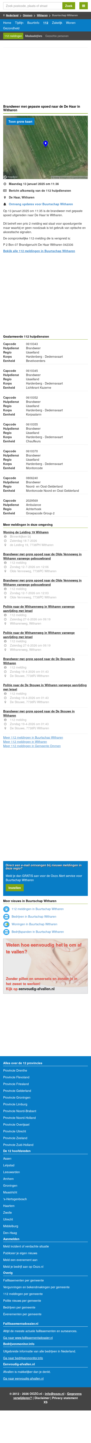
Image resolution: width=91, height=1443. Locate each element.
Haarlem (9, 1206)
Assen (7, 1158)
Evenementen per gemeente (22, 1314)
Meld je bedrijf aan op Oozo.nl (23, 1266)
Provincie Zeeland (15, 1138)
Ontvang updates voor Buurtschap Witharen (41, 204)
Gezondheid (11, 28)
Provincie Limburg (15, 1104)
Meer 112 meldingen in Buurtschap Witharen (33, 737)
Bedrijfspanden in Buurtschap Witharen (37, 931)
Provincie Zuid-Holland (18, 1145)
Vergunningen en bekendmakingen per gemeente (36, 1287)
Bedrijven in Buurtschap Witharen (33, 916)
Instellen (14, 888)
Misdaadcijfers (33, 36)
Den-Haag (10, 1233)
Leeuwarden (11, 1172)
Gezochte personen (57, 36)
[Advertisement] (45, 76)
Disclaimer (42, 1398)
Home (7, 22)
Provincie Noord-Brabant (19, 1111)
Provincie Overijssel (16, 1124)
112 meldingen (13, 36)
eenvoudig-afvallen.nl (37, 988)
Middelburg (10, 1226)
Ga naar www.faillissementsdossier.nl (28, 1338)
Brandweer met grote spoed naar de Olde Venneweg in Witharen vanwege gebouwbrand (42, 556)
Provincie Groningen (16, 1097)
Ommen (27, 15)
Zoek (68, 6)
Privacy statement (65, 1398)
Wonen (71, 22)
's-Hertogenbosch (15, 1199)
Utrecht (8, 1219)
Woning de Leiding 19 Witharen (26, 532)
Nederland (12, 15)
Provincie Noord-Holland (19, 1118)
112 (45, 22)
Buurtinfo (33, 22)
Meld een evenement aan (20, 1260)
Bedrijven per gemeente (19, 1307)
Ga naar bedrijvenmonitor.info (23, 1358)
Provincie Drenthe (15, 1070)
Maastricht (10, 1192)
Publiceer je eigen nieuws (20, 1253)
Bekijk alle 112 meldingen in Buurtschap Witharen (39, 251)
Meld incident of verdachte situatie (26, 1246)
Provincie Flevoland (16, 1077)
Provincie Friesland (16, 1084)
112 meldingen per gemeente (23, 1294)
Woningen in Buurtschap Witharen (34, 924)
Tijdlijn (19, 22)
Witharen (42, 15)
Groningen (10, 1185)
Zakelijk (57, 22)
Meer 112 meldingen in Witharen (25, 741)
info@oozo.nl (54, 1393)
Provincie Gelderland (17, 1090)
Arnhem (8, 1179)
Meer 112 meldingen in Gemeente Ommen (32, 746)
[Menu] (83, 5)
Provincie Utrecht (14, 1131)
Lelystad (8, 1165)
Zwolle (7, 1212)
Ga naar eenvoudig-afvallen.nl (23, 1378)
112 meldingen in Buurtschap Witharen (37, 909)
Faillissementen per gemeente (23, 1280)
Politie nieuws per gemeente (22, 1300)
